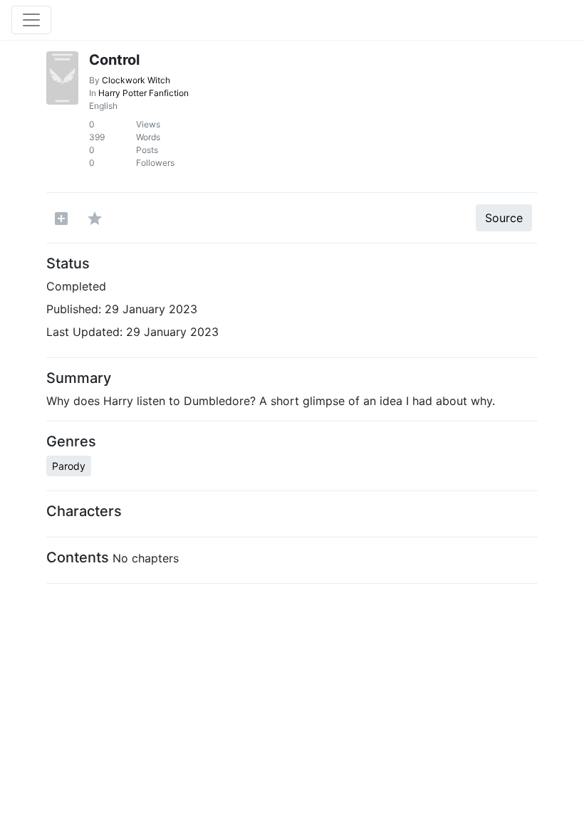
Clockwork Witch (136, 80)
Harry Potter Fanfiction (143, 93)
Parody (68, 466)
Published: (73, 309)
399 (97, 137)
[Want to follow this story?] (61, 217)
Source (504, 218)
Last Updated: (84, 332)
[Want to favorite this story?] (95, 217)
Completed (76, 286)
